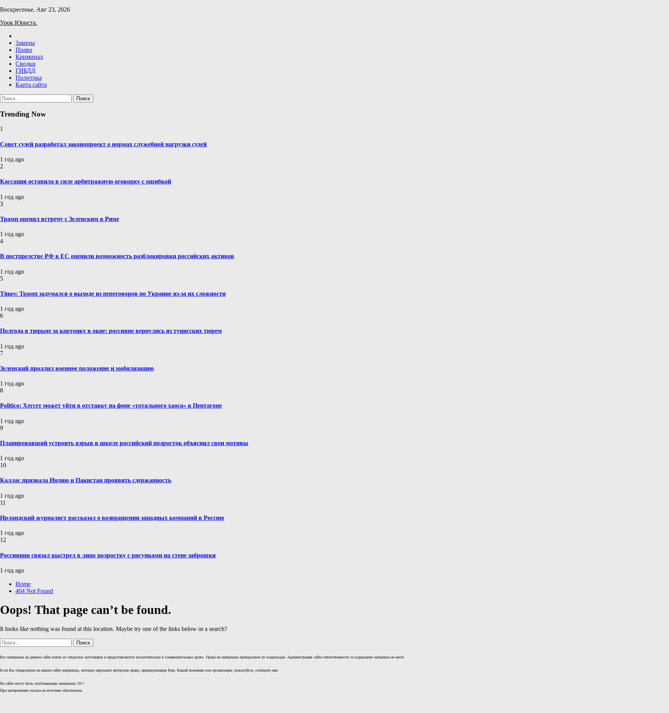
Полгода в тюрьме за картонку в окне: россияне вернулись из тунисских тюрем (111, 330)
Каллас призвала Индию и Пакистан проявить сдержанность (85, 480)
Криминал (29, 56)
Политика (28, 77)
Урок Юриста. (18, 22)
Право (23, 49)
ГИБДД (25, 70)
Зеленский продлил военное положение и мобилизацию (77, 368)
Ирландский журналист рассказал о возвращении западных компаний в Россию (112, 517)
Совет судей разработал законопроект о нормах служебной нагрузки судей (103, 144)
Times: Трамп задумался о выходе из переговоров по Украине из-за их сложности (113, 293)
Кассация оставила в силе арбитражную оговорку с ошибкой (85, 181)
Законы (25, 42)
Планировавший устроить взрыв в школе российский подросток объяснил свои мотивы (124, 443)
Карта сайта (31, 84)
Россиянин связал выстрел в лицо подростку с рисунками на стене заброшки (108, 555)
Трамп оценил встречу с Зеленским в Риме (59, 219)
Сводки (25, 63)
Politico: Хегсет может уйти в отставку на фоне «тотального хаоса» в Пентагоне (111, 405)
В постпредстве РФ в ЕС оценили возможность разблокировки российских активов (117, 256)
